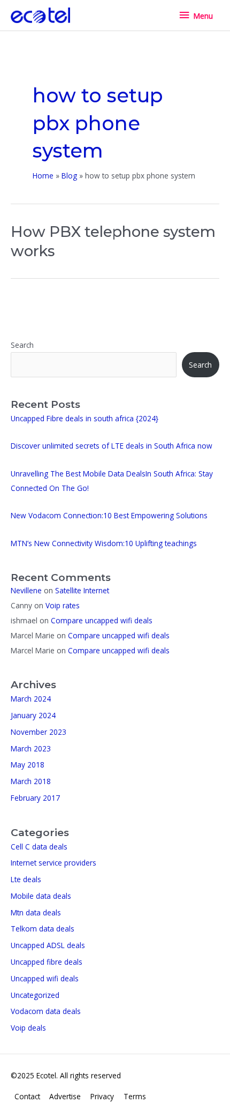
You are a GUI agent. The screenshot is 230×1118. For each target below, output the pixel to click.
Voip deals (28, 1028)
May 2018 (27, 764)
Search (22, 345)
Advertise (65, 1096)
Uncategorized (35, 995)
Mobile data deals (41, 896)
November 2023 (38, 732)
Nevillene (26, 590)
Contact (27, 1096)
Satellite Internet (82, 590)
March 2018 (31, 781)
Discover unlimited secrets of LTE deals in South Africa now (111, 446)
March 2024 (31, 699)
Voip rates (62, 605)
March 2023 (31, 748)
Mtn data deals (36, 912)
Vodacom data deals (46, 1011)
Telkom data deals (42, 928)
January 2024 (33, 715)
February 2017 (35, 798)
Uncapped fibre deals (46, 962)
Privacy (102, 1096)
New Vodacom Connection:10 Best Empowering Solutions (109, 515)
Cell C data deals (39, 846)
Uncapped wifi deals (45, 978)
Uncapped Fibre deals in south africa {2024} (84, 418)
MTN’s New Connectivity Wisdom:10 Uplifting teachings (104, 543)
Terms (135, 1096)
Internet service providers (53, 863)
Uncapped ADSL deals (48, 945)
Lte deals (26, 879)
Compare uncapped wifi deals (101, 620)
